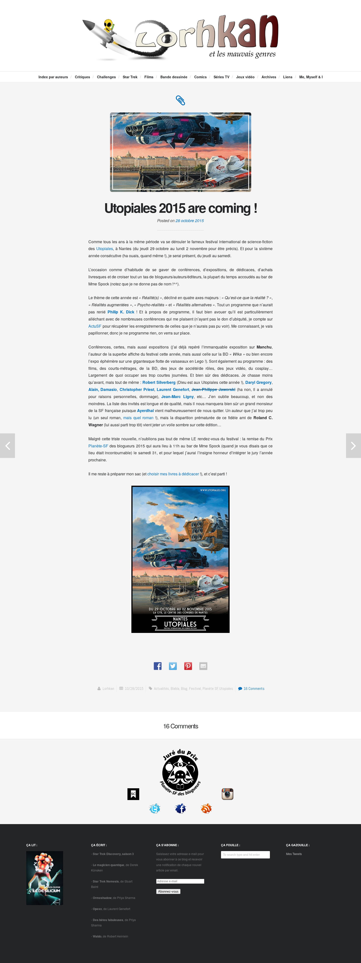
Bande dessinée (173, 76)
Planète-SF (98, 446)
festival (195, 688)
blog (184, 688)
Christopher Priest (137, 389)
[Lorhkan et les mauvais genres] (180, 56)
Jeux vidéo (245, 76)
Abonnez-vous (168, 891)
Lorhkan (108, 688)
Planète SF (210, 688)
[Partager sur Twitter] (173, 666)
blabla (175, 688)
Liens (287, 76)
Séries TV (221, 76)
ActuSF (94, 326)
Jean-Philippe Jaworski (213, 389)
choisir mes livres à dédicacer (173, 474)
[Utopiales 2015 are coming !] (180, 103)
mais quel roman (138, 417)
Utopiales (104, 248)
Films (148, 76)
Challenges (106, 76)
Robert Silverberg (159, 382)
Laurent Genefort (173, 389)
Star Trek (130, 76)
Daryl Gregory (258, 382)
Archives (269, 76)
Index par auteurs (53, 76)
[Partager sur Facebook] (158, 666)
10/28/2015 (134, 688)
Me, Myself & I (311, 76)
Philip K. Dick (121, 312)
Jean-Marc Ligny (177, 396)
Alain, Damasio (102, 389)
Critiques (82, 76)
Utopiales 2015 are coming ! (180, 207)
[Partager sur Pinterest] (188, 666)
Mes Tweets (294, 854)
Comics (200, 76)
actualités (161, 688)
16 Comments (253, 688)
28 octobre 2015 (190, 220)
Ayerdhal (145, 410)
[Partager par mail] (203, 666)
